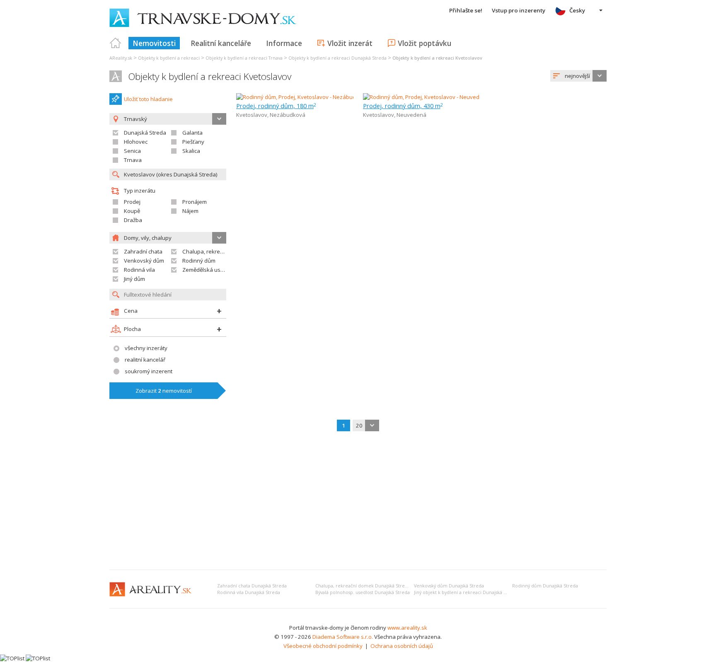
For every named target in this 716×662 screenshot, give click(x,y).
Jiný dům (134, 279)
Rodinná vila (139, 269)
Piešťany (193, 141)
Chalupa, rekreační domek (215, 251)
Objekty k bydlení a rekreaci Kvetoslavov (209, 76)
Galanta (192, 132)
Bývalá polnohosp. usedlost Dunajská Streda (362, 592)
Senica (132, 151)
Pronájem (194, 201)
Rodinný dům (198, 260)
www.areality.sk (407, 627)
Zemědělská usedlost (209, 269)
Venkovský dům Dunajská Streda (449, 586)
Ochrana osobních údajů (401, 646)
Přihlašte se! (465, 10)
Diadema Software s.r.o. (342, 636)
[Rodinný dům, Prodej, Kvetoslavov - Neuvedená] (423, 97)
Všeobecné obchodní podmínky (323, 646)
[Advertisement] (358, 501)
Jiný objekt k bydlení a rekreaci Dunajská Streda (466, 592)
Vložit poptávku (424, 43)
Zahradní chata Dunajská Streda (252, 586)
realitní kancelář (145, 359)
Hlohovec (136, 141)
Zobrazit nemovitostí (163, 390)
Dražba (133, 220)
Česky (577, 10)
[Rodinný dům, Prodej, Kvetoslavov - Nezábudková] (299, 97)
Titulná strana (115, 43)
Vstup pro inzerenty (518, 10)
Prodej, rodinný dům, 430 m (403, 105)
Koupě (132, 211)
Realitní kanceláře (221, 43)
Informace (284, 43)
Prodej (132, 201)
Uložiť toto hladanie (148, 99)
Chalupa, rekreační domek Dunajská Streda (362, 586)
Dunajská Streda (145, 132)
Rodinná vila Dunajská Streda (248, 592)
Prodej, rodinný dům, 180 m (276, 105)
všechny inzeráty (146, 348)
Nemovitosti (154, 43)
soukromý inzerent (148, 371)
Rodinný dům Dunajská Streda (545, 586)
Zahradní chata (143, 251)
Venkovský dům (144, 260)
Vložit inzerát (350, 43)
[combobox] (578, 76)
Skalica (191, 151)
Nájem (190, 211)
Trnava (133, 160)
